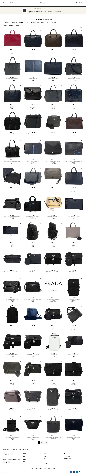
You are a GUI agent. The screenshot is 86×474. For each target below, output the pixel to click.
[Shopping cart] (81, 2)
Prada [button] (5, 25)
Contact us (25, 457)
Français (36, 468)
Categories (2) (14, 22)
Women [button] (45, 456)
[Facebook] (4, 462)
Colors (38, 22)
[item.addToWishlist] (20, 30)
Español (54, 468)
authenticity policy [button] (67, 459)
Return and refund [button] (67, 458)
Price (47, 22)
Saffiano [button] (17, 25)
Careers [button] (24, 459)
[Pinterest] (9, 462)
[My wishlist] (77, 2)
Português (49, 468)
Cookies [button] (65, 461)
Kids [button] (45, 459)
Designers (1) (21, 22)
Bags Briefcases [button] (11, 25)
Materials (42, 22)
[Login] (79, 2)
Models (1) (27, 22)
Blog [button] (24, 461)
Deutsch (40, 468)
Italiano (45, 468)
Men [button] (45, 458)
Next (47, 442)
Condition (33, 22)
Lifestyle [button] (45, 461)
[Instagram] (6, 462)
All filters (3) (7, 22)
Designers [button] (46, 463)
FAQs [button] (24, 456)
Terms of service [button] (67, 456)
